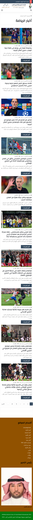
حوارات (29, 452)
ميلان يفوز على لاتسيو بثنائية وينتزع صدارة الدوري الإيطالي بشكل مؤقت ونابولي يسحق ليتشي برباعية (17, 387)
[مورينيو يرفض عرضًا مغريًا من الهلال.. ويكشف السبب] (16, 184)
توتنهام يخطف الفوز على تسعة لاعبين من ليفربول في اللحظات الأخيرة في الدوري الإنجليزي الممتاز (17, 273)
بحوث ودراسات (27, 445)
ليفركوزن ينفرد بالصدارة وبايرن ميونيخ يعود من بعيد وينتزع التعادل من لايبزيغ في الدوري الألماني (17, 348)
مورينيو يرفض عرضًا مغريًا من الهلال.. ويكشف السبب (19, 198)
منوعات (29, 457)
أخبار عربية (28, 437)
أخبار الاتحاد (28, 430)
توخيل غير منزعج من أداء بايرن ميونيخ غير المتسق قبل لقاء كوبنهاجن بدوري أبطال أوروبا (17, 122)
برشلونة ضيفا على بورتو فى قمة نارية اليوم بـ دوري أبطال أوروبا (18, 49)
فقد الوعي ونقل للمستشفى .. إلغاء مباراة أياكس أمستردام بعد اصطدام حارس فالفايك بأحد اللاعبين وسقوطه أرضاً (17, 234)
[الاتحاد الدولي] (16, 6)
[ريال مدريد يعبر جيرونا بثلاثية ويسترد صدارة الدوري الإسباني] (16, 297)
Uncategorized (27, 427)
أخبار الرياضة (28, 432)
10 (16, 404)
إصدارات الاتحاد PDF (26, 442)
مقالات (29, 455)
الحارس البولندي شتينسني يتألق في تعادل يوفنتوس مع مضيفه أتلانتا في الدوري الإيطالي (17, 161)
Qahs (29, 45)
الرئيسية (29, 16)
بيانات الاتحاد (28, 447)
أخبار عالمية (28, 435)
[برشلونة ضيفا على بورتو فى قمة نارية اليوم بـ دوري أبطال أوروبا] (16, 36)
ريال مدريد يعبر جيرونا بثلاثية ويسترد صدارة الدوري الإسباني (17, 310)
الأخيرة (3, 404)
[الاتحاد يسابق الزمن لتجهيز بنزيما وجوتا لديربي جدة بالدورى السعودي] (16, 71)
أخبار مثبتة (28, 440)
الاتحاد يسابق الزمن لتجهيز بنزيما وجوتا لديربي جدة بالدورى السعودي (18, 84)
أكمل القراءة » (26, 60)
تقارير (29, 450)
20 (12, 404)
